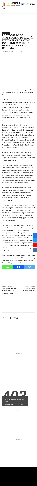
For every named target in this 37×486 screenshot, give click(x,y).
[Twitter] (8, 56)
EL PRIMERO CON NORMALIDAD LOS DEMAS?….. (29, 290)
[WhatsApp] (18, 56)
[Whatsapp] (7, 267)
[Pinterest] (13, 56)
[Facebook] (4, 56)
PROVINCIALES (5, 33)
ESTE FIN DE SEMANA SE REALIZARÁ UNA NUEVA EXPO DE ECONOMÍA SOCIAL (9, 291)
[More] (22, 56)
